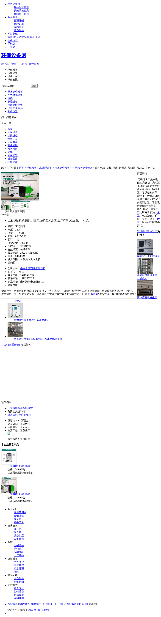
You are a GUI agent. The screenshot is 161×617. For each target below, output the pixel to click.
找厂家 (17, 529)
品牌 (10, 152)
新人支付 (19, 588)
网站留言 (72, 604)
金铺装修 (19, 515)
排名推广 (36, 604)
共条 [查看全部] (10, 344)
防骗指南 (19, 581)
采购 (26, 37)
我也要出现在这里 (147, 231)
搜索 (34, 86)
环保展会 (13, 142)
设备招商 (13, 148)
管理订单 (19, 23)
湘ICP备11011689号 (38, 610)
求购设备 (13, 135)
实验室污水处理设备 (148, 256)
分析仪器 (13, 111)
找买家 (17, 519)
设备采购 (19, 538)
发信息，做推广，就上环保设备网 (20, 64)
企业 (21, 37)
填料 (10, 98)
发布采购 (19, 30)
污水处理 (19, 568)
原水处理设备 (15, 91)
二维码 (11, 47)
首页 (10, 37)
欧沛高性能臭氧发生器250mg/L (31, 319)
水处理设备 (45, 167)
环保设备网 (13, 55)
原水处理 (19, 565)
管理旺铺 (19, 20)
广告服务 (48, 604)
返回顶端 (19, 598)
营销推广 (19, 548)
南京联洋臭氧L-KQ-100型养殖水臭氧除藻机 (38, 338)
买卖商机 (19, 552)
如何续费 (19, 591)
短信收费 (19, 595)
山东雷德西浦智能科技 (32, 268)
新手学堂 (19, 522)
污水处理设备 (15, 105)
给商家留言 (25, 414)
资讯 (37, 37)
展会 (32, 37)
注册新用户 (20, 512)
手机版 (11, 43)
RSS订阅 (83, 604)
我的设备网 (14, 4)
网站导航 (13, 33)
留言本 (94, 294)
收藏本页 (13, 40)
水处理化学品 (15, 108)
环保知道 (13, 155)
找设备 (17, 532)
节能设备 (13, 101)
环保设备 (13, 132)
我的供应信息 (21, 7)
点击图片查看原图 (14, 211)
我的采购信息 (21, 10)
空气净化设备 (15, 95)
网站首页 (13, 604)
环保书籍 (13, 162)
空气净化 (19, 562)
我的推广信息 (21, 14)
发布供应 (19, 27)
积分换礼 (60, 604)
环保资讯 (13, 145)
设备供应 (19, 535)
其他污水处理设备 (82, 167)
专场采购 (19, 578)
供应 (15, 37)
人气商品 (19, 555)
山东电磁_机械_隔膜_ (19, 466)
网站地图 (24, 604)
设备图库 (13, 158)
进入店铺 (13, 414)
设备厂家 (13, 138)
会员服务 (13, 17)
